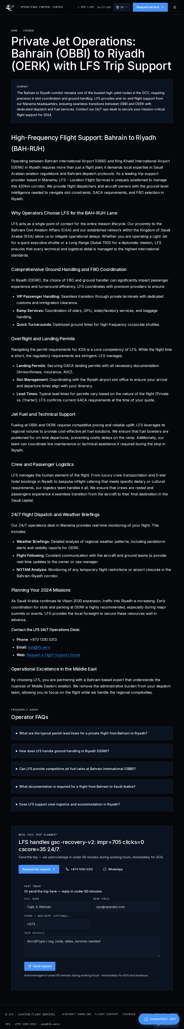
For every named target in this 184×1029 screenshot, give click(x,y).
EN (122, 7)
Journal (29, 30)
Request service (148, 7)
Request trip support (36, 869)
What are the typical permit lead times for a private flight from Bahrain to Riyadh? (83, 733)
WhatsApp (115, 869)
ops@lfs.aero (39, 647)
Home (14, 30)
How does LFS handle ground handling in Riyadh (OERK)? (64, 751)
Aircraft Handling (76, 1014)
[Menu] (175, 7)
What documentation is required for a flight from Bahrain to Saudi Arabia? (77, 786)
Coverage (129, 1014)
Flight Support (106, 1014)
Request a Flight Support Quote (53, 655)
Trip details (34, 933)
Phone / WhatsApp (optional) (47, 915)
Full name (31, 898)
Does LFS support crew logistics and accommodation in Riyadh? (69, 804)
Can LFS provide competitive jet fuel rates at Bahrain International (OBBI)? (77, 769)
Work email (101, 898)
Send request (42, 966)
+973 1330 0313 (82, 869)
